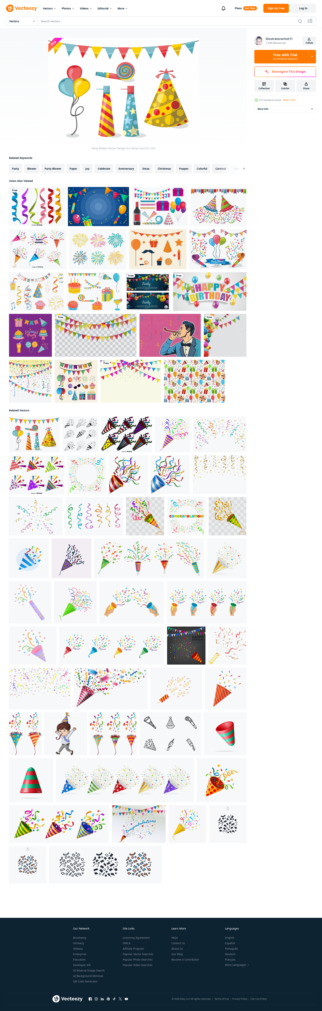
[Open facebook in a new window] (90, 998)
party (15, 168)
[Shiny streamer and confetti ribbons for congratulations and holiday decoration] (220, 434)
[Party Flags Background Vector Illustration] (95, 335)
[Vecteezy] (21, 8)
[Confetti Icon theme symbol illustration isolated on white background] (227, 824)
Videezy (78, 948)
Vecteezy (78, 943)
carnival (220, 168)
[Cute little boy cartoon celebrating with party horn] (65, 733)
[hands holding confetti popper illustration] (132, 602)
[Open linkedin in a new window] (102, 998)
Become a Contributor (185, 959)
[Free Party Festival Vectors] (36, 291)
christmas (164, 168)
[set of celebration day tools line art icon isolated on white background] (170, 733)
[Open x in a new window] (120, 998)
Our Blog (177, 954)
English (229, 937)
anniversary (126, 168)
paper (73, 168)
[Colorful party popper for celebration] (110, 688)
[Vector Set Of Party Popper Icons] (36, 474)
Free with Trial (285, 57)
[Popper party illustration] (25, 733)
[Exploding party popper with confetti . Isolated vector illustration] (173, 434)
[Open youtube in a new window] (126, 998)
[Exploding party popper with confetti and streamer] (226, 558)
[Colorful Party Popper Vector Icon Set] (126, 434)
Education (79, 959)
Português (231, 948)
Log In (303, 8)
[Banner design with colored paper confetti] (86, 474)
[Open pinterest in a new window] (108, 998)
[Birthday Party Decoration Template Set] (30, 335)
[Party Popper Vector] (37, 249)
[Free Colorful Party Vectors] (94, 291)
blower (31, 168)
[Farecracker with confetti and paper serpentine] (75, 602)
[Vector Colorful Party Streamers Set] (37, 206)
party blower (53, 168)
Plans (238, 8)
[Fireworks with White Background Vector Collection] (97, 249)
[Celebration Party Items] (160, 206)
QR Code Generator (85, 981)
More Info (263, 109)
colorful (202, 168)
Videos (84, 8)
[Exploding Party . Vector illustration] (225, 688)
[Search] (300, 21)
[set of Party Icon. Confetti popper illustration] (111, 646)
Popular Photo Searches (138, 959)
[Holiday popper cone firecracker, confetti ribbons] (221, 780)
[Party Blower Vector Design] (218, 206)
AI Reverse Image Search (89, 970)
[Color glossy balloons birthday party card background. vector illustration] (209, 291)
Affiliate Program (133, 948)
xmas (145, 168)
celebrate (104, 168)
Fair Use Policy (259, 998)
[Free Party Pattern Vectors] (194, 381)
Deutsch (230, 954)
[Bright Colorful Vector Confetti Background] (30, 381)
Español (230, 943)
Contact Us (178, 943)
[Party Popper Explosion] (139, 824)
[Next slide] (241, 168)
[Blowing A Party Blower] (170, 335)
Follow (309, 42)
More (120, 8)
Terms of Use (221, 998)
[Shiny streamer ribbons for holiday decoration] (94, 516)
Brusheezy (79, 937)
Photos (66, 8)
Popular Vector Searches (138, 954)
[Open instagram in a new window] (96, 998)
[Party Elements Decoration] (76, 381)
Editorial (103, 8)
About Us (177, 948)
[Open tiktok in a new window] (114, 998)
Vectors (48, 8)
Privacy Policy (239, 998)
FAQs (174, 937)
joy (87, 168)
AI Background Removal (88, 976)
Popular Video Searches (137, 965)
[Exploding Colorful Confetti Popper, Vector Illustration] (145, 516)
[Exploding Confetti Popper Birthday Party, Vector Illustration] (186, 646)
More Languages (235, 964)
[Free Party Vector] (157, 249)
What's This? (289, 100)
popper (184, 168)
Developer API (82, 965)
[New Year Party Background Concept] (98, 206)
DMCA (126, 943)
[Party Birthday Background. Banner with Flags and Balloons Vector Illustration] (147, 291)
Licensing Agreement (136, 937)
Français (230, 959)
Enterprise (79, 954)
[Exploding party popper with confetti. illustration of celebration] (176, 688)
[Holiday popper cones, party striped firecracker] (59, 824)
